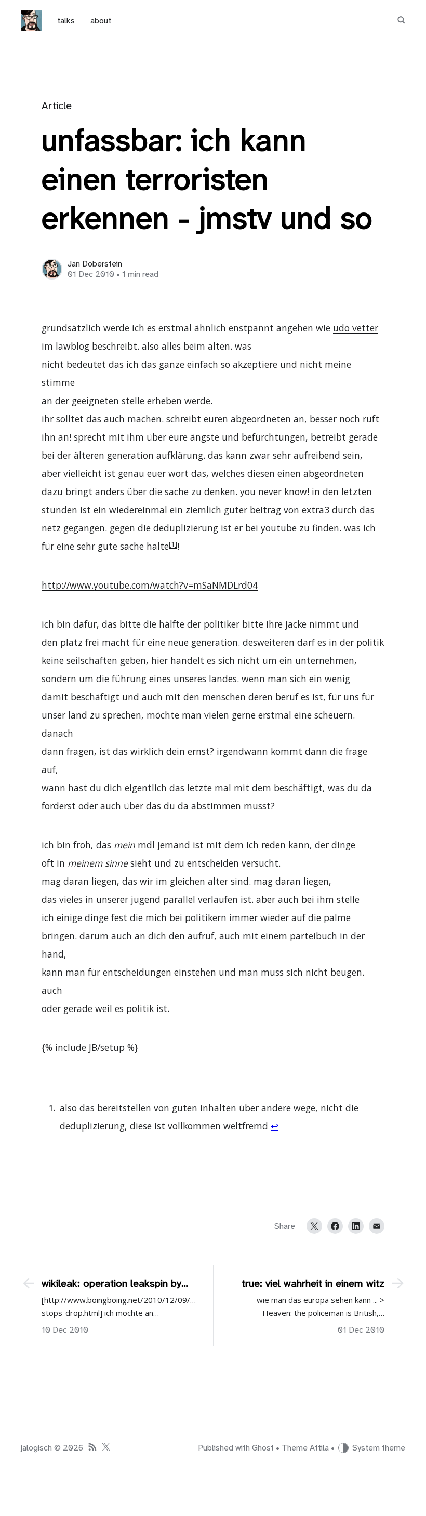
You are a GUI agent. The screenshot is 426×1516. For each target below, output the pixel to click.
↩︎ (274, 1126)
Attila (319, 1448)
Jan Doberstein (95, 264)
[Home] (31, 20)
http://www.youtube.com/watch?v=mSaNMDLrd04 (150, 585)
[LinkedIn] (356, 1226)
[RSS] (92, 1448)
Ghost (263, 1448)
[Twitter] (314, 1226)
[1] (173, 544)
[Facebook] (335, 1226)
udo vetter (355, 328)
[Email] (376, 1226)
